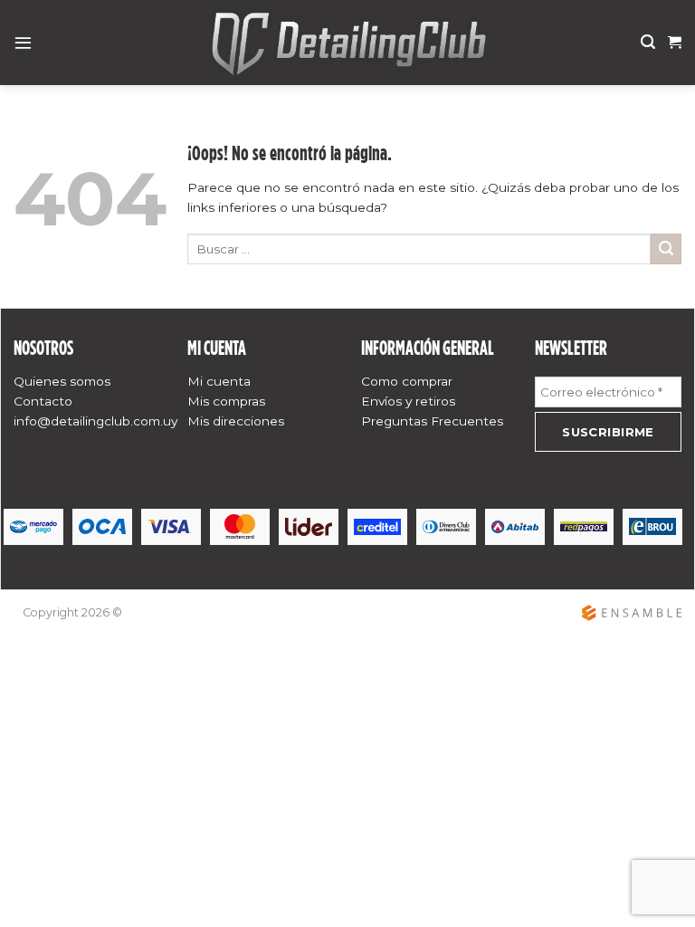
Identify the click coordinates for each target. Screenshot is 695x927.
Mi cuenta (219, 381)
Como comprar (406, 381)
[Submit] (666, 249)
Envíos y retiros (408, 401)
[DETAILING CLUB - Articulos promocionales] (347, 42)
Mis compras (226, 401)
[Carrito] (674, 42)
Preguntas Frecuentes (432, 421)
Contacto (43, 401)
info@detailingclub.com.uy (95, 421)
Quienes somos (62, 381)
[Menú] (23, 42)
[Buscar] (648, 42)
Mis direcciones (235, 421)
